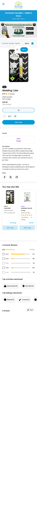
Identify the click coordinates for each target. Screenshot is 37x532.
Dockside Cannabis (18, 5)
